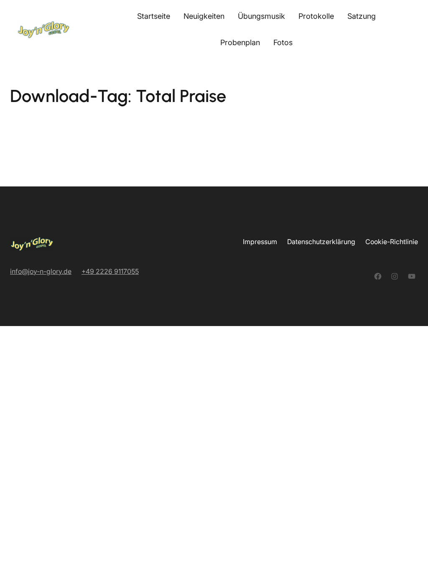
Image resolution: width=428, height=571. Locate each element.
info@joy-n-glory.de (40, 271)
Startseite (153, 16)
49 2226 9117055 (112, 271)
